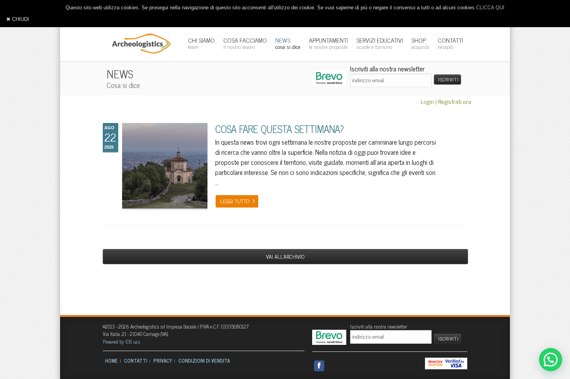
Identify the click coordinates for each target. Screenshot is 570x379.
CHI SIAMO (201, 43)
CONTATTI (450, 43)
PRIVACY (163, 361)
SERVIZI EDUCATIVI (379, 43)
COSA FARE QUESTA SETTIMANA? (279, 128)
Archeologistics (139, 42)
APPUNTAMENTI (328, 43)
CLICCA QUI (490, 7)
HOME (111, 361)
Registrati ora (454, 101)
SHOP (420, 43)
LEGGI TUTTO (235, 200)
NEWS (288, 43)
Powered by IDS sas (121, 341)
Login (427, 101)
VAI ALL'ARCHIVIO (285, 256)
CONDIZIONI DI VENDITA (204, 361)
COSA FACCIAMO (245, 43)
